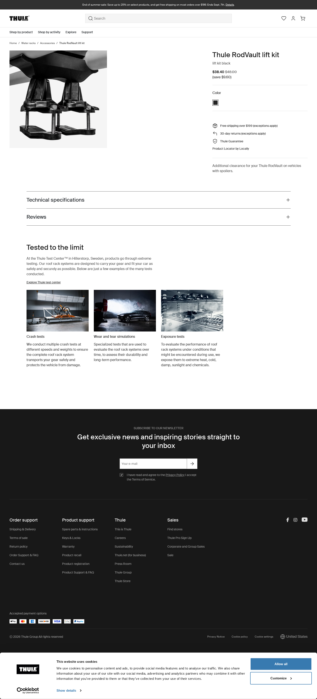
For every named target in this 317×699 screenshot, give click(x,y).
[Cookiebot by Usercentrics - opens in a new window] (28, 690)
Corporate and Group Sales (186, 546)
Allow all (281, 664)
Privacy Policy (175, 475)
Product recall (71, 555)
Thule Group (123, 572)
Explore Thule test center (44, 282)
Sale (170, 555)
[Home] (47, 18)
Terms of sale (18, 538)
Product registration (75, 564)
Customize (278, 678)
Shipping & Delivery (22, 529)
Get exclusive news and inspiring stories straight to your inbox (158, 441)
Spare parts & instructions (80, 529)
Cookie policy (240, 636)
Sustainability (124, 546)
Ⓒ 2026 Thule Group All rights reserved (36, 637)
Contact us (17, 564)
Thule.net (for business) (130, 555)
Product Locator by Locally (230, 149)
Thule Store (122, 581)
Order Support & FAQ (23, 555)
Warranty (68, 546)
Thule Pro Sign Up (179, 538)
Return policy (18, 546)
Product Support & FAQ (78, 572)
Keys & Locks (71, 538)
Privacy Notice (216, 636)
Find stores (174, 529)
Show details (66, 690)
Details (230, 4)
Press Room (123, 564)
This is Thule (123, 529)
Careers (120, 538)
